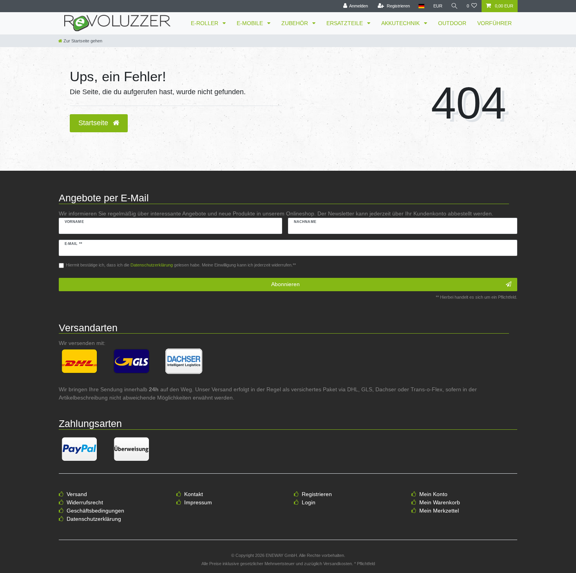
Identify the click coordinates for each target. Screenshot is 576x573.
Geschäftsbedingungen (95, 510)
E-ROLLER (205, 23)
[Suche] (454, 6)
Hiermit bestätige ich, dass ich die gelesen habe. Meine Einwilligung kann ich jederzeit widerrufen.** (181, 265)
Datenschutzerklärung (94, 519)
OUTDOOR (452, 23)
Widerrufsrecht (85, 502)
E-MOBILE (250, 23)
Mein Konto (433, 494)
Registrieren (317, 494)
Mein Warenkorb (439, 502)
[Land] (421, 6)
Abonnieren (285, 284)
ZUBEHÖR (295, 23)
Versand (77, 494)
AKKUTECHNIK (401, 23)
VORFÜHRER (494, 23)
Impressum (198, 502)
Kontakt (193, 494)
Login (308, 502)
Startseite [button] (94, 123)
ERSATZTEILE (345, 23)
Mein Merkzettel (439, 510)
